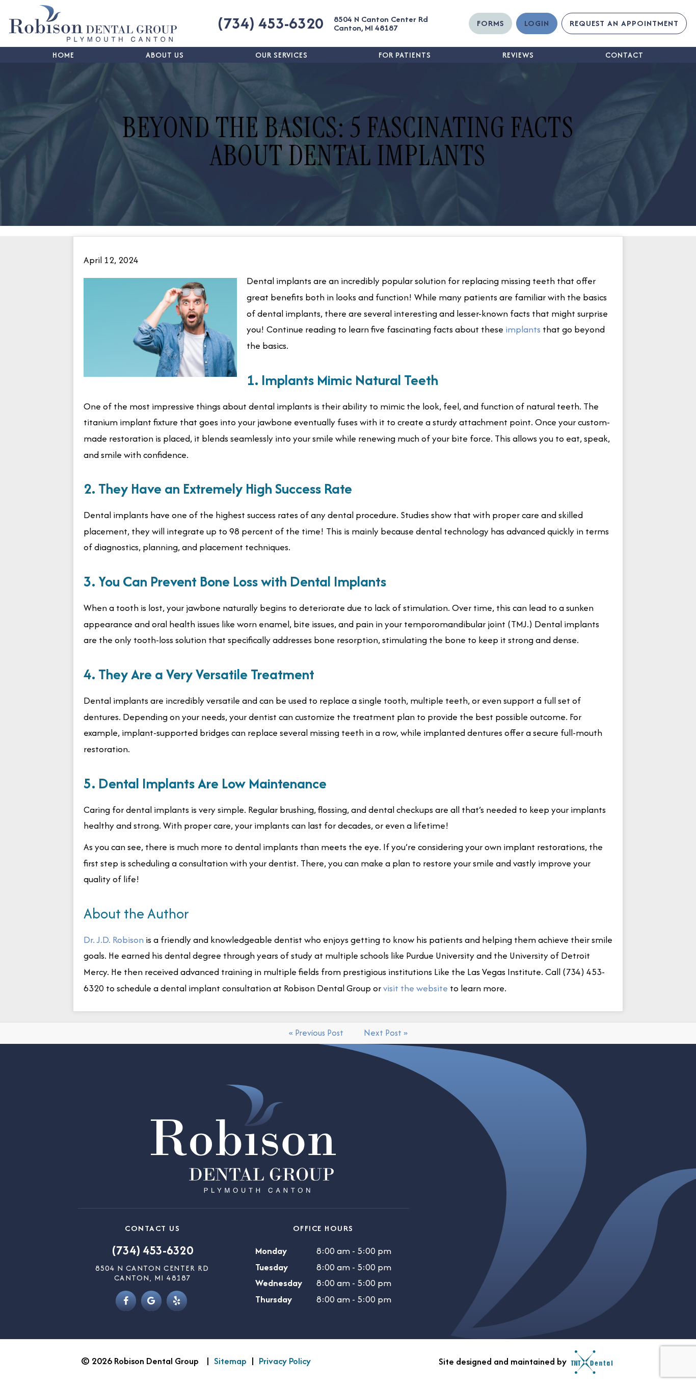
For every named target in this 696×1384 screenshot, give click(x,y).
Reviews (518, 54)
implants (523, 329)
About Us (165, 54)
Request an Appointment (624, 23)
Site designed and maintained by (504, 1361)
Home (63, 54)
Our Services (281, 54)
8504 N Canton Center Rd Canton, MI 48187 (381, 23)
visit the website (415, 988)
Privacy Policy (285, 1360)
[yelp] (177, 1301)
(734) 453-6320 (271, 23)
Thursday (273, 1299)
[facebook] (126, 1301)
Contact (624, 54)
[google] (151, 1301)
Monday (271, 1250)
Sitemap (230, 1360)
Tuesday (271, 1267)
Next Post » (386, 1033)
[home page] (93, 23)
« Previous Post (316, 1033)
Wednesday (278, 1282)
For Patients (405, 54)
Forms (490, 23)
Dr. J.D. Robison (114, 939)
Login (536, 23)
